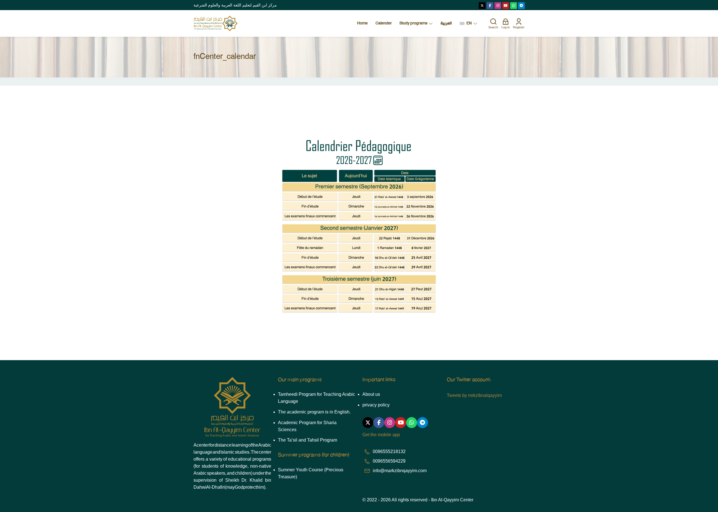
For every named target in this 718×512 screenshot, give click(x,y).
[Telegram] (521, 5)
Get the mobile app (381, 434)
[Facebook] (490, 5)
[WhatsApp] (513, 5)
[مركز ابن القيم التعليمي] (216, 23)
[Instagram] (497, 5)
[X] (482, 5)
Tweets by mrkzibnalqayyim (474, 395)
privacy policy (376, 405)
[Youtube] (505, 5)
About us (371, 394)
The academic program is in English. (314, 412)
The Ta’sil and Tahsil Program (307, 440)
